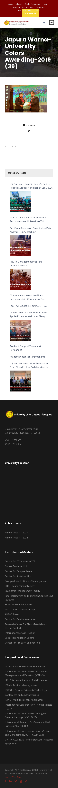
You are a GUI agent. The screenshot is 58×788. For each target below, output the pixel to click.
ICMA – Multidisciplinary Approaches (24, 699)
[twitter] (15, 781)
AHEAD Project (12, 614)
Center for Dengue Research (20, 571)
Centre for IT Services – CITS (20, 561)
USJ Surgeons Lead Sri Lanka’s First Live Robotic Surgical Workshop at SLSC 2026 (31, 185)
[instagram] (26, 781)
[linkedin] (10, 781)
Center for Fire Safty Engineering (22, 642)
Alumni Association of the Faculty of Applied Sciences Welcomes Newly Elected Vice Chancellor (28, 314)
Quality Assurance (32, 4)
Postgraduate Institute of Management (26, 581)
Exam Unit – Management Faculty (22, 590)
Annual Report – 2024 (16, 537)
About (11, 4)
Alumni (19, 4)
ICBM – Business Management (21, 685)
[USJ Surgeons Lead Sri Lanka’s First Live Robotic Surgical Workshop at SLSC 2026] (20, 201)
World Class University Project (21, 609)
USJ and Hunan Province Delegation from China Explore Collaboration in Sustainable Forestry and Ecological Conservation (29, 365)
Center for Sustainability (18, 576)
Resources (40, 7)
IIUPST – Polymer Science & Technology (26, 690)
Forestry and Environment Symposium (25, 666)
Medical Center (24, 10)
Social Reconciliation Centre (19, 637)
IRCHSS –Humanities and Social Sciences (26, 680)
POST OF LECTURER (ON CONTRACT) (29, 305)
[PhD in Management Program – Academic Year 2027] (20, 279)
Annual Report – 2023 (16, 532)
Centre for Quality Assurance (20, 619)
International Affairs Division (20, 632)
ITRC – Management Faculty (19, 586)
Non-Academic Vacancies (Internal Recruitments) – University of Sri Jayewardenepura (28, 219)
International (27, 7)
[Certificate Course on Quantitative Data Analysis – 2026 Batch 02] (20, 245)
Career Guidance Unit (16, 566)
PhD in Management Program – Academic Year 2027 (27, 263)
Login (45, 4)
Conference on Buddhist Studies (22, 694)
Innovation (15, 7)
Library (37, 10)
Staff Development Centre (18, 604)
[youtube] (21, 781)
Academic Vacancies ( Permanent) (27, 356)
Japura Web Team (13, 777)
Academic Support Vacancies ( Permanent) (25, 348)
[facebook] (5, 781)
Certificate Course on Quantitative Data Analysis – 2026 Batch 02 (30, 230)
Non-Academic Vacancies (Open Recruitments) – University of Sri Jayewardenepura (27, 297)
